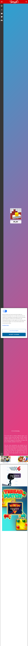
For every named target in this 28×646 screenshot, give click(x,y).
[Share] (1, 9)
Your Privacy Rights (14, 330)
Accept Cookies (14, 334)
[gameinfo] (1, 20)
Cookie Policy (5, 325)
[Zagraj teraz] (14, 485)
